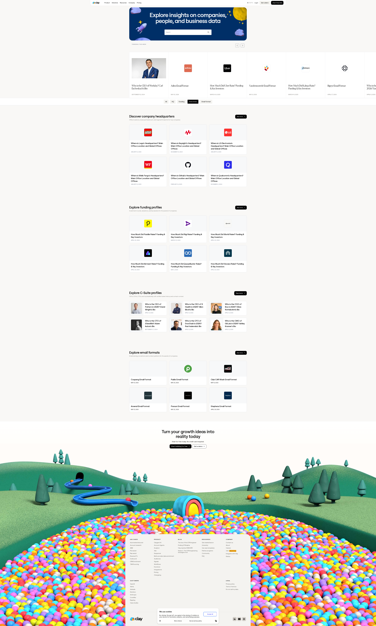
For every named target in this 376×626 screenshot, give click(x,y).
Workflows (157, 564)
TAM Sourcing (134, 564)
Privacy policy (230, 584)
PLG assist (133, 550)
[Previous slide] (237, 45)
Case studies (134, 603)
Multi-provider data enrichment (164, 556)
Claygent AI (157, 542)
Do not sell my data (232, 589)
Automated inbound (136, 542)
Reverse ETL (134, 556)
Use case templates (208, 548)
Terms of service (231, 586)
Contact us (229, 542)
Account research (135, 545)
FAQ (203, 556)
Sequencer (157, 553)
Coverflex (133, 597)
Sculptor (157, 548)
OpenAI (132, 584)
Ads (155, 550)
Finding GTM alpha (184, 545)
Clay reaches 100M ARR (185, 548)
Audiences (157, 559)
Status (228, 556)
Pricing (156, 572)
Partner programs (207, 550)
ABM (131, 548)
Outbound (133, 559)
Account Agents (159, 545)
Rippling (132, 600)
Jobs (227, 550)
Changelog (157, 575)
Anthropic (133, 595)
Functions (157, 567)
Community (205, 553)
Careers (228, 548)
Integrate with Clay (232, 553)
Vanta (132, 586)
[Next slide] (242, 45)
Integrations (158, 569)
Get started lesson (208, 542)
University (205, 545)
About (228, 545)
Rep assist (133, 553)
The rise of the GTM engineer (187, 542)
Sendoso (133, 592)
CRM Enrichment (135, 561)
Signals (156, 561)
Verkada (132, 589)
